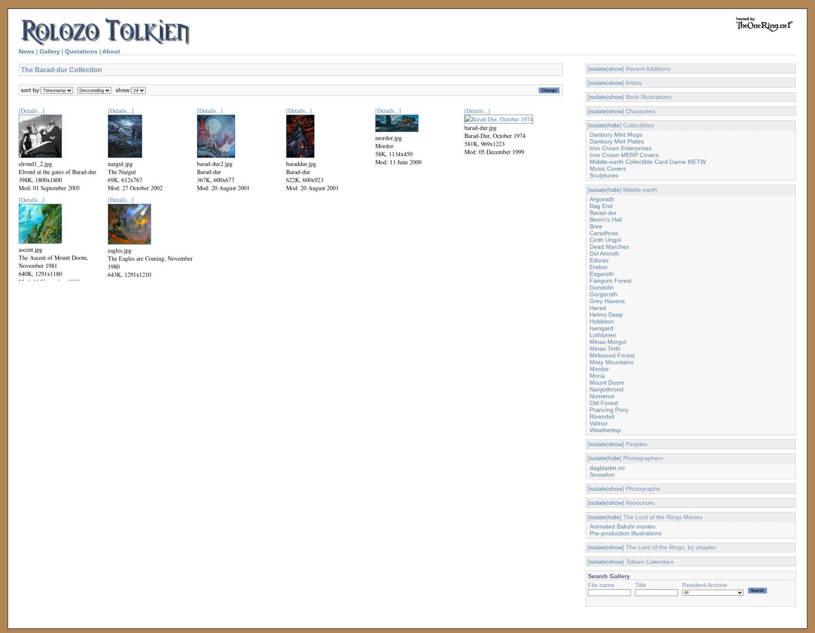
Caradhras (604, 233)
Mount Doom (607, 382)
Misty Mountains (611, 362)
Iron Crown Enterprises (621, 148)
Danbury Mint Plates (617, 141)
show (615, 68)
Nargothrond (607, 389)
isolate (598, 68)
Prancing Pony (609, 409)
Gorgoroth (603, 294)
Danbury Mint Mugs (616, 134)
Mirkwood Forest (612, 355)
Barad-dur (603, 212)
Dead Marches (609, 246)
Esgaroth (602, 273)
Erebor (599, 267)
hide (614, 125)
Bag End (601, 206)
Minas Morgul (608, 341)
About (111, 51)
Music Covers (608, 168)
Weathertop (605, 430)
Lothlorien (603, 335)
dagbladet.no (607, 467)
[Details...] (32, 111)
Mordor (599, 369)
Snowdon (602, 474)
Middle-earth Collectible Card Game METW (648, 161)
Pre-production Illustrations (626, 533)
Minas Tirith (605, 348)
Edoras (599, 260)
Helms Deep (606, 314)
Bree (596, 226)
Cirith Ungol (605, 239)
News (26, 51)
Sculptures (604, 175)
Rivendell (602, 416)
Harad (598, 307)
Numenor (602, 396)
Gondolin (602, 287)
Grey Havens (607, 301)
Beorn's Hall (606, 219)
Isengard (601, 328)
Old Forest (604, 402)
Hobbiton (602, 321)
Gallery (49, 51)
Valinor (599, 423)
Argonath (602, 199)
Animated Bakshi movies (622, 526)
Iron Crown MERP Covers (624, 155)
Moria (597, 375)
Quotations (81, 51)
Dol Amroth (604, 253)
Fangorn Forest (611, 280)
